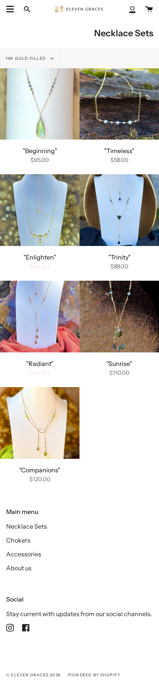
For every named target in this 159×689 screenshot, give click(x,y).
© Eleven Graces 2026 (33, 674)
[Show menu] (10, 9)
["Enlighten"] (40, 210)
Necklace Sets (26, 526)
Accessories (23, 554)
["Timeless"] (119, 104)
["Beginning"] (40, 104)
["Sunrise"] (119, 316)
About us (19, 568)
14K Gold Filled (26, 58)
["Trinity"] (119, 210)
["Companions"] (40, 422)
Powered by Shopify (94, 674)
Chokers (18, 540)
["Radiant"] (40, 316)
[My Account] (132, 9)
